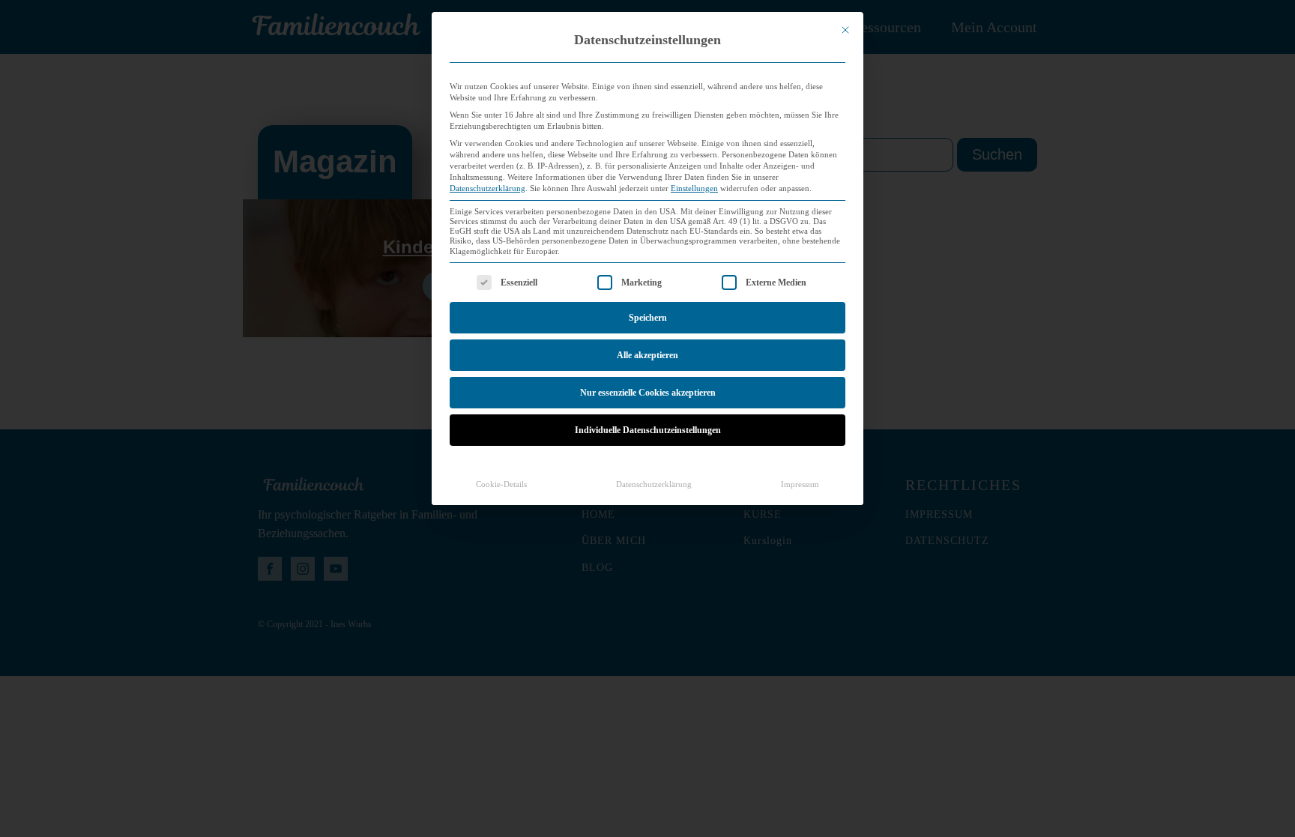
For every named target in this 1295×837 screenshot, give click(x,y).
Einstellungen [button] (694, 188)
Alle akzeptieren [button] (647, 355)
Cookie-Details (501, 484)
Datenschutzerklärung (487, 188)
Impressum (800, 484)
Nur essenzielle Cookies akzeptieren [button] (648, 392)
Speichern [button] (648, 317)
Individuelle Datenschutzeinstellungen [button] (648, 430)
